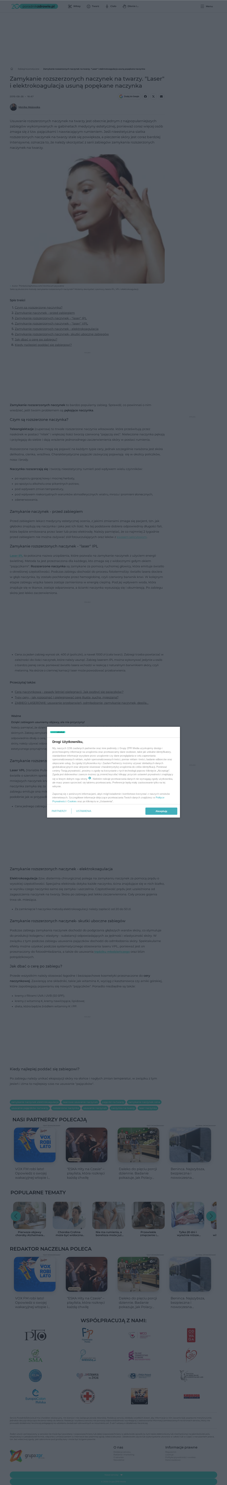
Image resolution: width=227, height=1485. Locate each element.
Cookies (72, 801)
